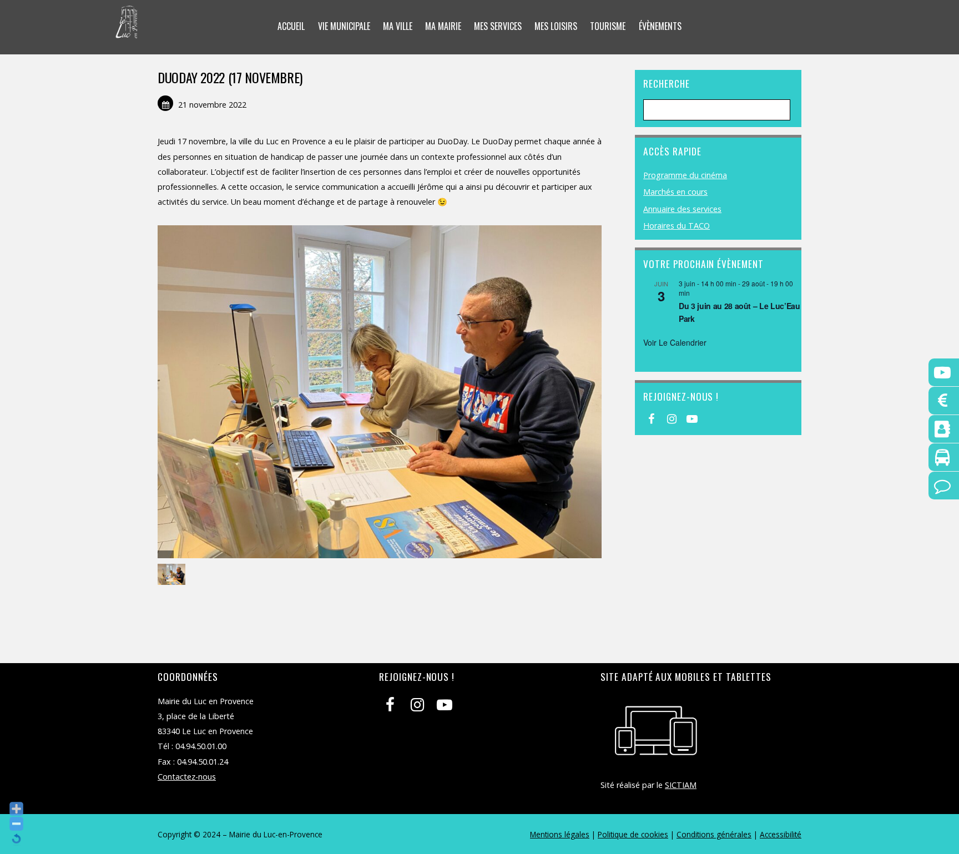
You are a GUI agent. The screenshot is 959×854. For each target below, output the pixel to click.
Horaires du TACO (676, 225)
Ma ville (397, 26)
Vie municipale (344, 26)
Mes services (498, 26)
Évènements (660, 26)
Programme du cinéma (685, 175)
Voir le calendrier (674, 342)
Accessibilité (780, 834)
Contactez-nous (187, 776)
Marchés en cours (675, 191)
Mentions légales (559, 834)
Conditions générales (714, 834)
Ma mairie (443, 26)
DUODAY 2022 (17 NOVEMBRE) (230, 77)
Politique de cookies (633, 834)
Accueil (291, 26)
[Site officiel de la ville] (127, 31)
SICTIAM (680, 785)
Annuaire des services (682, 209)
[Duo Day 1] (173, 575)
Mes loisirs (555, 26)
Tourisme (607, 26)
